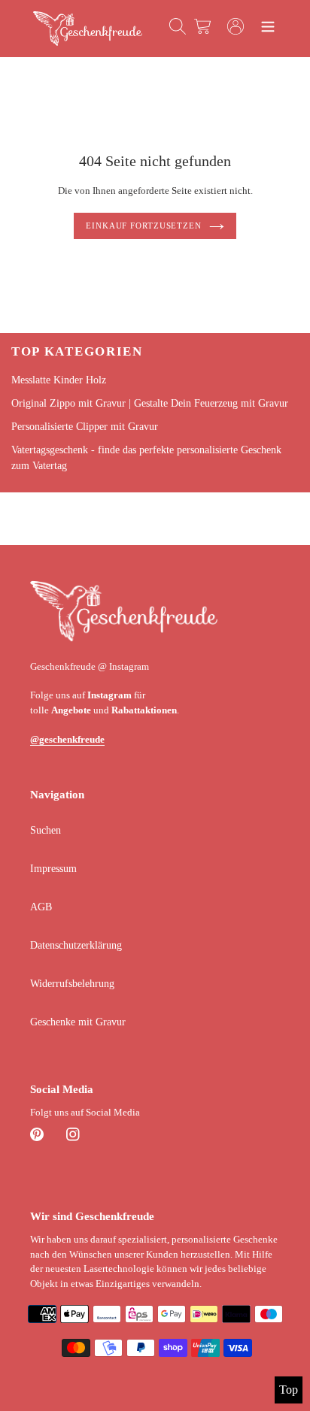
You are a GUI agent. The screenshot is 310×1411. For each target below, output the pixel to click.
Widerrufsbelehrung (72, 983)
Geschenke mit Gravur (78, 1022)
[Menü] (268, 29)
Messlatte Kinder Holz (58, 380)
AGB (41, 907)
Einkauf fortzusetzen (144, 225)
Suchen (45, 830)
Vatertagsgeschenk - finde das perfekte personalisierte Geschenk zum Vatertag (146, 457)
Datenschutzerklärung (76, 945)
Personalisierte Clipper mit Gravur (84, 426)
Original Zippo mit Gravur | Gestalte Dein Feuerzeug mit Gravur (149, 403)
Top (288, 1389)
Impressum (53, 868)
